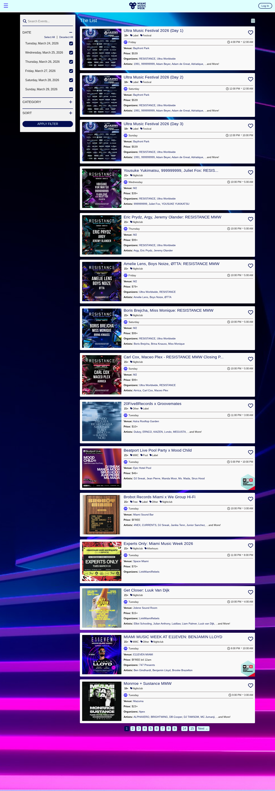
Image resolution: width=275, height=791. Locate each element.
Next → (203, 728)
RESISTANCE (147, 58)
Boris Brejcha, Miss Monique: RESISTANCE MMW (168, 310)
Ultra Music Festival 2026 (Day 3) (153, 124)
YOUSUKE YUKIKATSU (175, 203)
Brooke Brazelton (182, 670)
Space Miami (141, 561)
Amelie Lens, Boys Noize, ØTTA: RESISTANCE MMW (171, 263)
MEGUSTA (179, 431)
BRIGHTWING (159, 716)
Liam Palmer (189, 623)
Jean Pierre (153, 478)
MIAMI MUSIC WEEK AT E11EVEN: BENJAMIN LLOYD (173, 637)
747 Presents (147, 664)
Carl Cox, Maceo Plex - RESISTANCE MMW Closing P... (174, 357)
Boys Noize (156, 297)
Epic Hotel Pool (142, 467)
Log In (265, 5)
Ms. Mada (184, 478)
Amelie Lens (141, 297)
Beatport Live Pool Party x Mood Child (158, 450)
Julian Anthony (161, 623)
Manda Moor (169, 478)
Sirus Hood (198, 478)
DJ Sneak (139, 478)
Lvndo (168, 431)
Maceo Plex (161, 390)
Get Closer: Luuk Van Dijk (146, 590)
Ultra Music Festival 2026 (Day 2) (153, 77)
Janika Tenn (178, 525)
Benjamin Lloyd (161, 670)
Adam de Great (181, 63)
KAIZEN (158, 431)
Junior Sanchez (196, 525)
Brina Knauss (159, 343)
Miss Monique (176, 343)
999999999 (148, 63)
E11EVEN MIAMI (143, 654)
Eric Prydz (146, 250)
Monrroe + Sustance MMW (148, 683)
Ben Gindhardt (142, 670)
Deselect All (66, 37)
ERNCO (147, 431)
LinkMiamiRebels (149, 571)
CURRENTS (149, 525)
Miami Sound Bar (143, 514)
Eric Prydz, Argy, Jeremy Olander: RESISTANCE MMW (172, 217)
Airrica (137, 390)
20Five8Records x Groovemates (152, 403)
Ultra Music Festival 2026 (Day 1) (153, 30)
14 (184, 728)
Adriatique (197, 63)
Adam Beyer (163, 63)
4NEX (137, 525)
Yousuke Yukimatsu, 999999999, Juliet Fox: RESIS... (171, 170)
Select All (49, 37)
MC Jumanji (208, 716)
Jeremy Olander (163, 250)
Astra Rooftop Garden (146, 421)
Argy (136, 250)
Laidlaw (176, 623)
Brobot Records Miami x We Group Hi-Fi (159, 497)
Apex (142, 711)
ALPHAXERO (141, 716)
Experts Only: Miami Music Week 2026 (158, 543)
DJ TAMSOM (191, 716)
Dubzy (137, 431)
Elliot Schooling (143, 623)
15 (192, 728)
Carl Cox (148, 390)
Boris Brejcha (141, 343)
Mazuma (138, 701)
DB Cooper (175, 716)
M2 (135, 188)
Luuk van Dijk (206, 623)
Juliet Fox (154, 203)
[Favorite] (250, 33)
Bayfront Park (141, 48)
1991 (137, 63)
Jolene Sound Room (145, 607)
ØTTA (167, 297)
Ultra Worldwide (166, 58)
